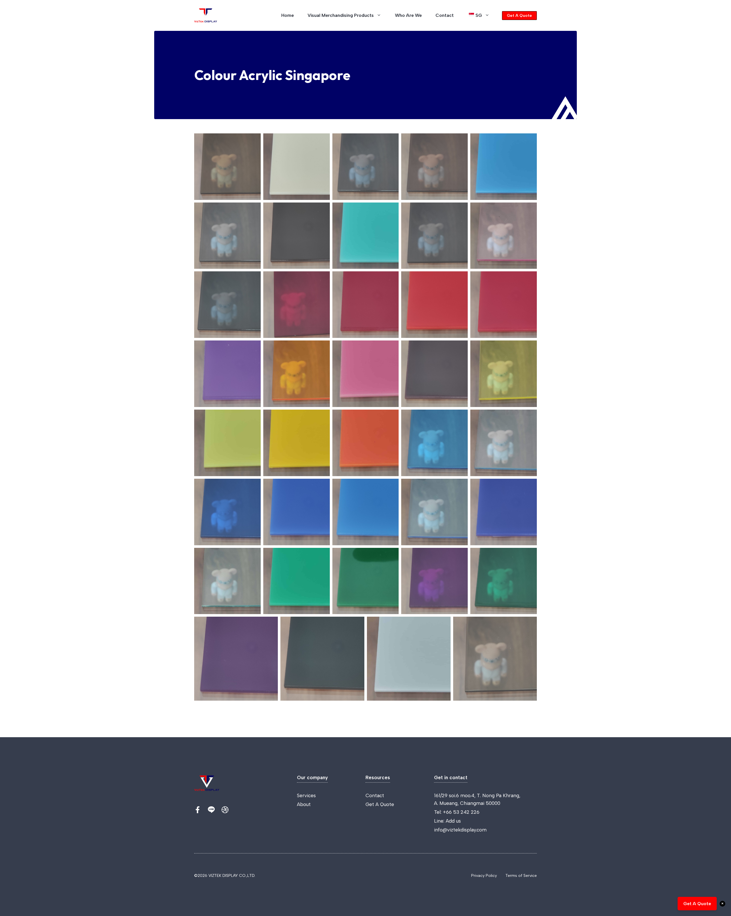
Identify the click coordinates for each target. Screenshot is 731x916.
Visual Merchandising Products (341, 15)
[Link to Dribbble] (225, 809)
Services (306, 795)
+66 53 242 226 (461, 812)
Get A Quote (519, 15)
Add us (453, 821)
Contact (444, 15)
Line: (440, 821)
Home (287, 15)
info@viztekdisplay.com (460, 830)
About (304, 804)
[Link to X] (197, 809)
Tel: (438, 812)
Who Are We (408, 15)
